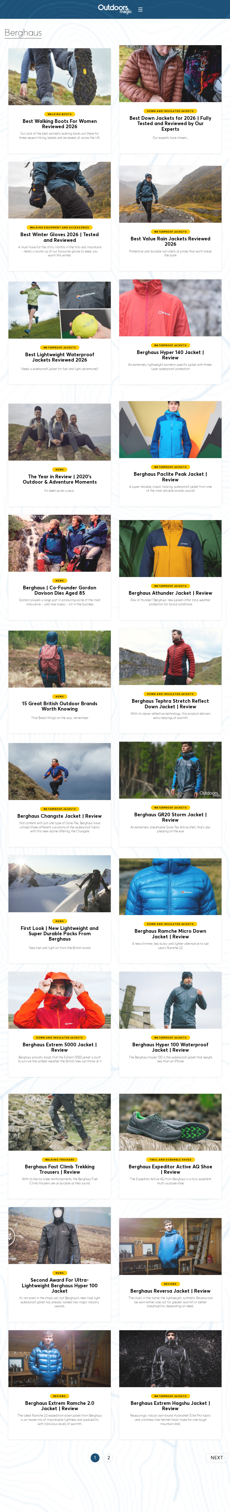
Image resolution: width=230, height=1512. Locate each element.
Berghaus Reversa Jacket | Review (170, 1270)
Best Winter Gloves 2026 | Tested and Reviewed (59, 216)
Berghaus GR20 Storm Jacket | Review (170, 794)
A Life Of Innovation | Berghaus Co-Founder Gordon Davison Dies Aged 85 (59, 567)
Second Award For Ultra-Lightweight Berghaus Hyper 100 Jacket (59, 1264)
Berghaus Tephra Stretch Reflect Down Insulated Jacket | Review (170, 681)
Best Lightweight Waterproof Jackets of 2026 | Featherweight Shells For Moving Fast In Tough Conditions (59, 333)
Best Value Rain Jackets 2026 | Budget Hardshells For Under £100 (170, 218)
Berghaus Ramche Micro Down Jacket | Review (170, 911)
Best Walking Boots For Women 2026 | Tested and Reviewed (59, 100)
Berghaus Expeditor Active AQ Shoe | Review (170, 1146)
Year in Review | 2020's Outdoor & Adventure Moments (59, 455)
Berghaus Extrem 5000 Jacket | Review (59, 1024)
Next (217, 1457)
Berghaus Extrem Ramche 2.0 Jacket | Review (59, 1384)
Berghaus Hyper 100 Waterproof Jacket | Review (170, 1024)
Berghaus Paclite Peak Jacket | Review (170, 453)
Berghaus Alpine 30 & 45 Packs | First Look (59, 909)
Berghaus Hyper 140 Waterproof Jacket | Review (170, 332)
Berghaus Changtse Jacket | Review (59, 795)
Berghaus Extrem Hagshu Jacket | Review (170, 1384)
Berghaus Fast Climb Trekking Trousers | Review (59, 1146)
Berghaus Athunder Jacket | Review (170, 570)
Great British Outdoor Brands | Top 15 (59, 682)
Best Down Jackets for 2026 (170, 99)
